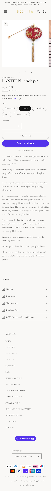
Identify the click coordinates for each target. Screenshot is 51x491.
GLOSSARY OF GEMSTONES (18, 409)
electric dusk (21, 114)
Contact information (27, 485)
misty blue (39, 108)
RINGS (8, 341)
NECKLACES (11, 353)
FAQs (7, 372)
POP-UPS (9, 427)
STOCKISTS (10, 421)
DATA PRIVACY (12, 403)
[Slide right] (32, 72)
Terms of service (26, 481)
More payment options (25, 150)
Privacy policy (13, 481)
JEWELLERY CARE (13, 378)
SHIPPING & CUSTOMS (16, 390)
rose (7, 114)
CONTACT (10, 366)
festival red (11, 109)
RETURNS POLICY (13, 396)
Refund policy (41, 477)
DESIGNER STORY (13, 415)
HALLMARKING (12, 384)
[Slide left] (20, 72)
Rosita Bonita (15, 477)
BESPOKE (9, 359)
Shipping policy (39, 481)
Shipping (5, 91)
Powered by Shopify (27, 477)
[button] (5, 11)
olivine (25, 108)
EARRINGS (10, 347)
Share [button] (7, 279)
